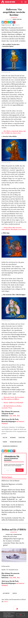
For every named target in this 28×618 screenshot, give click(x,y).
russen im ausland (16, 442)
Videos (15, 593)
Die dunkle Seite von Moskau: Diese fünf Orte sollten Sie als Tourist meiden (14, 512)
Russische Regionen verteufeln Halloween (12, 485)
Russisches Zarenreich (10, 446)
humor (5, 442)
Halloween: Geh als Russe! (11, 481)
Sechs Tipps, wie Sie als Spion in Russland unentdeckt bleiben (13, 506)
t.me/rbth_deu (14, 416)
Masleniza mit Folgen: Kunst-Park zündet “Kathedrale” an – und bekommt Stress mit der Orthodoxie (14, 499)
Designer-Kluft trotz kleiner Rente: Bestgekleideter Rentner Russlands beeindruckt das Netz (13, 492)
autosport (6, 593)
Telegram (17, 25)
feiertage (22, 437)
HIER (6, 601)
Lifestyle (14, 17)
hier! (6, 616)
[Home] (3, 2)
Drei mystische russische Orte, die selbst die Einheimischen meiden (13, 519)
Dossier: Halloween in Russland (13, 402)
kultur (5, 437)
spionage (13, 437)
